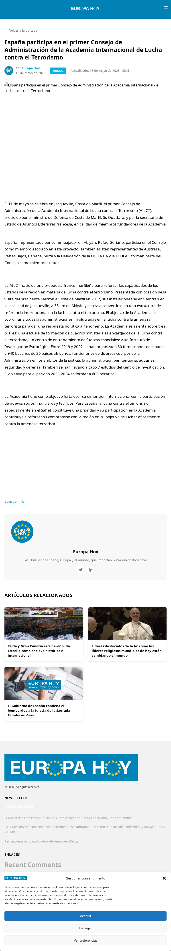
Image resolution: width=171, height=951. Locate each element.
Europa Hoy (31, 68)
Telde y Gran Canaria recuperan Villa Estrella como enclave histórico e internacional (39, 651)
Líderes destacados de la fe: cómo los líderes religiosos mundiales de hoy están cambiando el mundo (127, 651)
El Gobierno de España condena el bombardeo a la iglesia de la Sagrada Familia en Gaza (39, 710)
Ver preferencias (86, 940)
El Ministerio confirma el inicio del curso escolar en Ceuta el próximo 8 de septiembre (68, 818)
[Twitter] (80, 570)
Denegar (85, 928)
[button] (164, 878)
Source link (14, 501)
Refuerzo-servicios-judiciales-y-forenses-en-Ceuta (41, 841)
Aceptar (85, 916)
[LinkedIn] (90, 570)
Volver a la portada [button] (20, 30)
